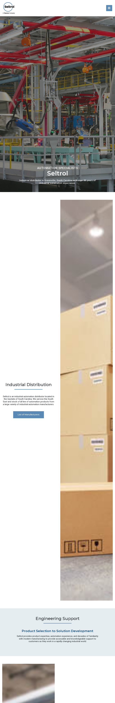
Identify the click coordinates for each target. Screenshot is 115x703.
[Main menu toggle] (109, 8)
